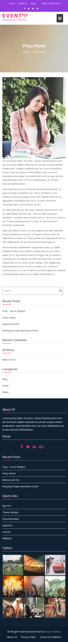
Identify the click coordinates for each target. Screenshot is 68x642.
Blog (42, 3)
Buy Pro (6, 510)
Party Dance (9, 322)
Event (5, 390)
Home (22, 3)
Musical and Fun (10, 329)
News (5, 397)
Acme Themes (53, 636)
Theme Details (10, 517)
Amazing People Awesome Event (37, 8)
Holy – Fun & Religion (13, 316)
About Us (32, 3)
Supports (7, 530)
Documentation (10, 523)
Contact (6, 536)
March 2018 (8, 364)
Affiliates (7, 543)
